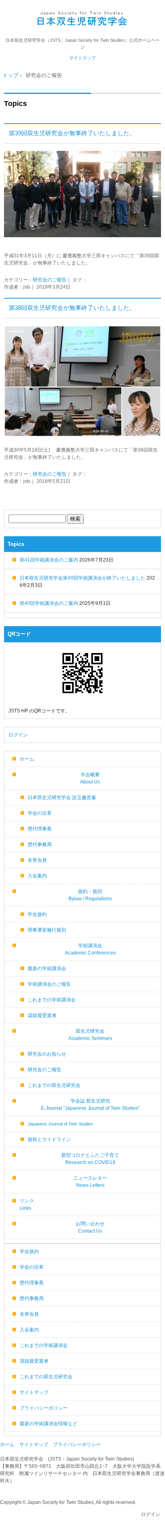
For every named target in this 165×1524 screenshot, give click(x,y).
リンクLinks (27, 1204)
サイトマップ (82, 57)
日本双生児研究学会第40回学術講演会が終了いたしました (82, 578)
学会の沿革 (40, 813)
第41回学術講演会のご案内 (49, 560)
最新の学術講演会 (47, 968)
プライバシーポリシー (44, 1408)
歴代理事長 (40, 829)
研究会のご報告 (49, 280)
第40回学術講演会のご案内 (49, 603)
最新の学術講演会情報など (48, 1423)
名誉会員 (37, 860)
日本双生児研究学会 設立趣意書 (62, 797)
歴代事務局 (40, 844)
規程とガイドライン (49, 1139)
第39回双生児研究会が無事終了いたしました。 (72, 133)
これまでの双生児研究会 (54, 1085)
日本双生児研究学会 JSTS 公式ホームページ (82, 18)
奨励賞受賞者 (42, 1015)
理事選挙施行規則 (47, 930)
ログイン (18, 735)
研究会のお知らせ (47, 1054)
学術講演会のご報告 (49, 984)
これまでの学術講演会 (52, 1000)
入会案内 (37, 876)
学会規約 (37, 914)
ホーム (27, 759)
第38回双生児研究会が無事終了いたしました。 (72, 307)
